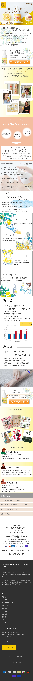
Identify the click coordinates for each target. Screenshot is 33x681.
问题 (3, 620)
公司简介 (4, 623)
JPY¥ (10, 656)
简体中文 (19, 656)
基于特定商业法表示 (7, 603)
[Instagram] (2, 587)
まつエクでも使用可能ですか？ (9, 509)
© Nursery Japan (16, 660)
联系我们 (4, 617)
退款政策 (4, 614)
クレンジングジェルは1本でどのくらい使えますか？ (15, 505)
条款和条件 (5, 605)
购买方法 (4, 597)
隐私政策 (4, 608)
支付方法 (4, 600)
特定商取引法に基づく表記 (16, 554)
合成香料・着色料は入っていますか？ (11, 500)
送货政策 (4, 611)
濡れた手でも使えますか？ (8, 514)
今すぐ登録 (9, 647)
